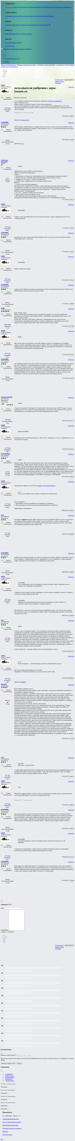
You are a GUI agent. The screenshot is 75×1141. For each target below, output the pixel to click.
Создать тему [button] (59, 79)
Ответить (58, 83)
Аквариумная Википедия (10, 1119)
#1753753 (71, 858)
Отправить (11, 931)
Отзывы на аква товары (19, 7)
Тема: (2, 908)
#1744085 (71, 451)
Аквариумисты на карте (34, 25)
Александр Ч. (25, 120)
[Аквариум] (16, 49)
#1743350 (71, 328)
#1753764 (71, 882)
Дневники (8, 7)
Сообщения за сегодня (12, 16)
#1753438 (71, 535)
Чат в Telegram (22, 25)
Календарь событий (11, 25)
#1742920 (71, 117)
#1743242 (71, 253)
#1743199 (71, 229)
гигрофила (27, 179)
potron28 (23, 682)
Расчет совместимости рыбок (46, 7)
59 (9, 140)
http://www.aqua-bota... (55, 101)
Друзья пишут (9, 1080)
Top (2, 1139)
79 (9, 700)
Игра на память (27, 34)
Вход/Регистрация (15, 42)
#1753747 (71, 830)
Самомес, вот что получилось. (46, 485)
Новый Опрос (59, 81)
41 (9, 471)
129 (9, 533)
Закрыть (3, 931)
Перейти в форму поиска (8, 1063)
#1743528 (71, 380)
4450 (9, 324)
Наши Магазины (10, 34)
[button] (3, 85)
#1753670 (71, 653)
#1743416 (71, 356)
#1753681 (71, 679)
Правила (51, 16)
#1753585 (71, 617)
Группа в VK (47, 25)
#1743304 (71, 305)
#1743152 (71, 201)
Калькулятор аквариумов (63, 7)
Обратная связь (10, 46)
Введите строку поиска (8, 1055)
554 (9, 108)
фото (47, 466)
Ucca (22, 143)
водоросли (49, 128)
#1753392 (71, 512)
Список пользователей (41, 16)
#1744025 (71, 422)
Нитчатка (19, 192)
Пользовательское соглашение (12, 1128)
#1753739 (71, 740)
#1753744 (71, 806)
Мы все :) (19, 34)
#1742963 (71, 141)
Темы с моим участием (26, 16)
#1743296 (71, 281)
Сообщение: (4, 930)
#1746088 (71, 478)
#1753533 (71, 573)
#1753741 (71, 778)
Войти (7, 62)
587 (9, 419)
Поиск (7, 42)
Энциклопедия (32, 7)
